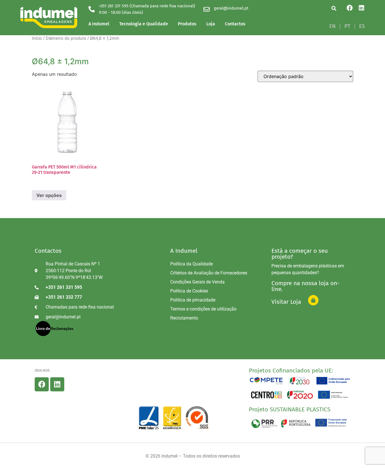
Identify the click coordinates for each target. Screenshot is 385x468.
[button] (333, 8)
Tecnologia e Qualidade (143, 23)
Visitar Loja (286, 301)
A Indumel (98, 23)
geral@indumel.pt (231, 8)
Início (37, 38)
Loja (210, 23)
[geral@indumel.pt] (206, 9)
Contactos (235, 23)
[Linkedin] (362, 8)
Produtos (187, 23)
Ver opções (49, 195)
